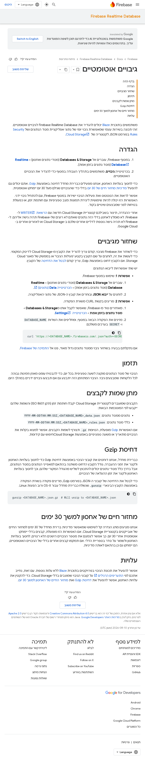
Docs (120, 59)
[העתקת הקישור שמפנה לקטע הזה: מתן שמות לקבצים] (83, 393)
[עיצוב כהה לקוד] (113, 333)
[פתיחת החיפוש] (54, 4)
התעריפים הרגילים (110, 576)
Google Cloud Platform (126, 720)
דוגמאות (135, 660)
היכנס (8, 4)
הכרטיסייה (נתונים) (55, 288)
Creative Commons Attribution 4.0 (69, 613)
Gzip (32, 184)
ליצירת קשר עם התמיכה (33, 648)
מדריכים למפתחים (129, 648)
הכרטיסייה (71, 313)
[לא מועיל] (10, 59)
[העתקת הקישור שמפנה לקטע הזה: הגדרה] (115, 150)
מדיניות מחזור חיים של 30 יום (107, 188)
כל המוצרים (133, 726)
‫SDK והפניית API (131, 654)
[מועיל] (16, 59)
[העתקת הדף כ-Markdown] (65, 69)
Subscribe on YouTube (81, 666)
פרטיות (125, 742)
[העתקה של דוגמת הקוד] (119, 333)
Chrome (135, 708)
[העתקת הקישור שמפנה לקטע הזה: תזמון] (118, 364)
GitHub (136, 672)
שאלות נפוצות (39, 678)
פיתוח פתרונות (67, 59)
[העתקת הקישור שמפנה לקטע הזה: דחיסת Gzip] (101, 450)
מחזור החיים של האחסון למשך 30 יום (43, 580)
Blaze (106, 125)
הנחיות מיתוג (39, 672)
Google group (38, 660)
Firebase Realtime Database (115, 16)
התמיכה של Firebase (34, 348)
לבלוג (90, 648)
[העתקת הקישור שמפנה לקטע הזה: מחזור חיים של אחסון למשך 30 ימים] (37, 517)
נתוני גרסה (41, 666)
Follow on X (87, 660)
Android (135, 702)
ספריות (136, 666)
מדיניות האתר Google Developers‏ (100, 617)
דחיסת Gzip (83, 580)
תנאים (136, 742)
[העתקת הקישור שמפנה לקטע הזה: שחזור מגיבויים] (94, 242)
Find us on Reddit (83, 654)
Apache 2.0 (15, 613)
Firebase (132, 59)
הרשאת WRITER (34, 213)
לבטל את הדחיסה (53, 261)
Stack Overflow (37, 654)
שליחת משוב (20, 69)
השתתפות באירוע (83, 672)
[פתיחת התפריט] (137, 4)
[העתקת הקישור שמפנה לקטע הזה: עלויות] (116, 561)
